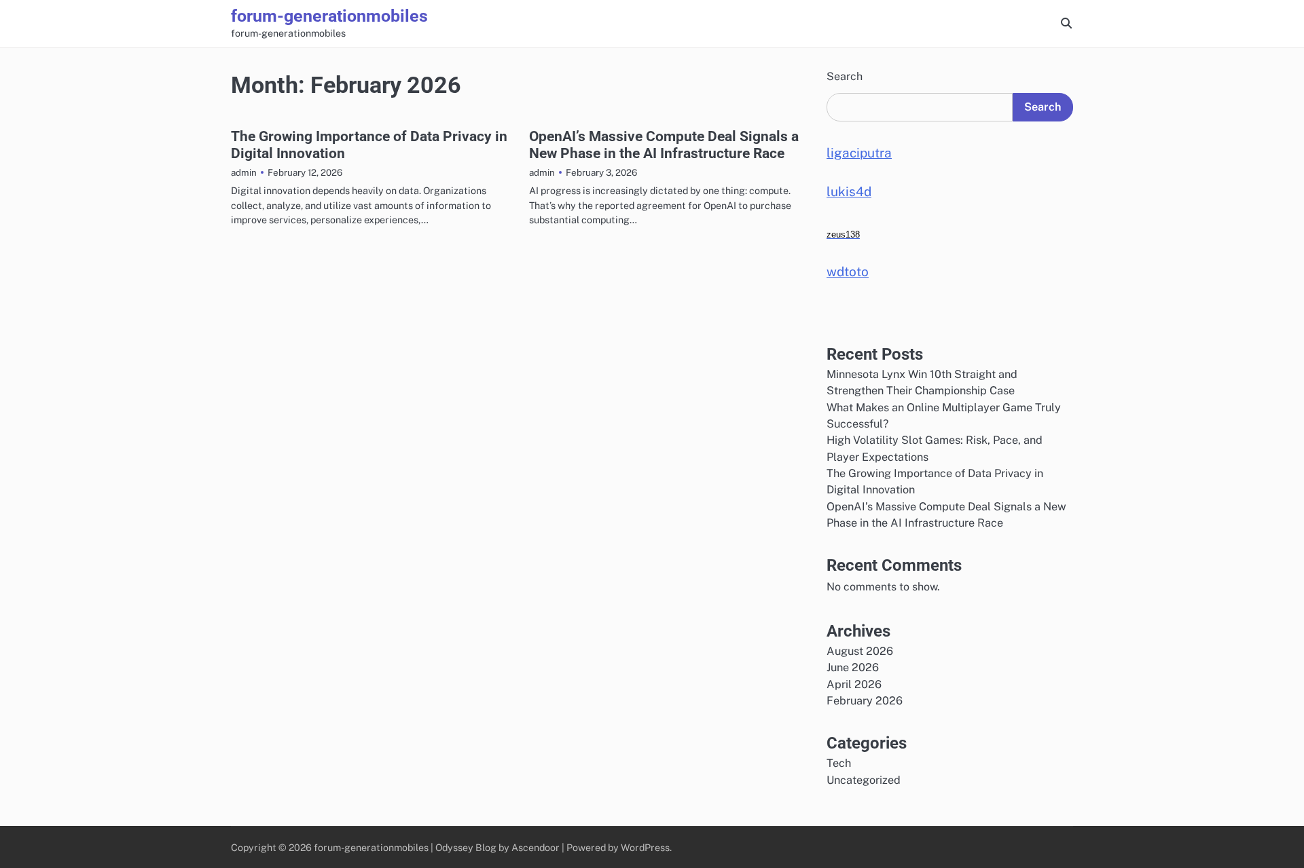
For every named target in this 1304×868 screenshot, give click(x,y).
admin (244, 172)
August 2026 (860, 651)
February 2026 (865, 700)
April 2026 (854, 684)
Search (845, 76)
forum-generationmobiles (329, 16)
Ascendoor (535, 847)
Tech (839, 763)
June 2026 (853, 667)
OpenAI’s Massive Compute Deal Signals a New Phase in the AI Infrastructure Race (664, 145)
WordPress (645, 847)
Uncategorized (864, 780)
